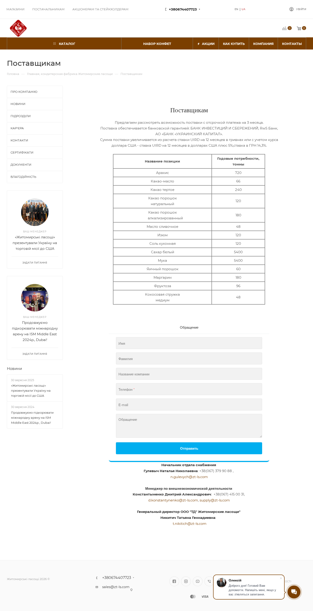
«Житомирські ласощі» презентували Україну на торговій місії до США (35, 243)
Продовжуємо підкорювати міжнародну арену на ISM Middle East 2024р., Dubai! (32, 417)
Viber (209, 581)
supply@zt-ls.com (215, 500)
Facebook (174, 581)
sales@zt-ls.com (115, 587)
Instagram (186, 581)
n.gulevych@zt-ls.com (189, 477)
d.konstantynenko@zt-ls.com (173, 500)
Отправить (189, 448)
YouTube (198, 581)
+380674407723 (183, 9)
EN (237, 9)
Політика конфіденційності (277, 579)
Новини (14, 368)
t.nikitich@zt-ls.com (189, 523)
